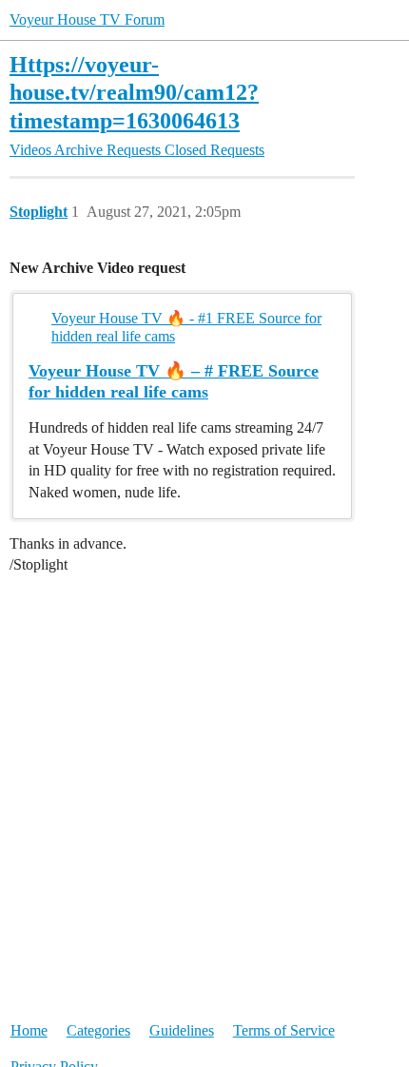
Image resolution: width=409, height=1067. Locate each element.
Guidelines (181, 1030)
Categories (98, 1030)
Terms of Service (284, 1030)
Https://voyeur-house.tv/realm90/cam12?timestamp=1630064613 (134, 91)
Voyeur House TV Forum (87, 19)
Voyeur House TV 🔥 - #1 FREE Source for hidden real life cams (186, 327)
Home (29, 1030)
